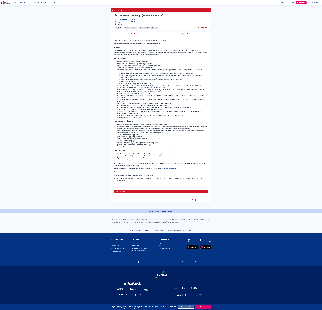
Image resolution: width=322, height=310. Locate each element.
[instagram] (194, 240)
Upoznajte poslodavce (117, 248)
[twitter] (204, 240)
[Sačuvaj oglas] (206, 15)
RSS (166, 262)
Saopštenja (135, 243)
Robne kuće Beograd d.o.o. (126, 19)
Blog (112, 262)
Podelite (206, 200)
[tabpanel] (161, 111)
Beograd (138, 230)
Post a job (161, 246)
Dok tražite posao (116, 251)
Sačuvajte (193, 200)
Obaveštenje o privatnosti (202, 262)
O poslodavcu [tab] (186, 34)
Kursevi (52, 2)
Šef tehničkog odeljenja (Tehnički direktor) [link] (180, 230)
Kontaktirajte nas (151, 262)
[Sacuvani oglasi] (289, 2)
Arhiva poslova (115, 254)
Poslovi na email (115, 246)
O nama (122, 262)
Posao (131, 230)
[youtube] (199, 240)
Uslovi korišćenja (181, 262)
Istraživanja (135, 246)
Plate (46, 2)
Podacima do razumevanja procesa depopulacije (140, 249)
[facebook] (188, 240)
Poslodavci (23, 2)
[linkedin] (209, 240)
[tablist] (161, 34)
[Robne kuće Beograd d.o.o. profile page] (203, 24)
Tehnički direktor (159, 230)
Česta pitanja (135, 262)
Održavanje (148, 230)
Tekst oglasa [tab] (135, 34)
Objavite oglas (163, 243)
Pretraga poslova (116, 243)
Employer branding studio (166, 248)
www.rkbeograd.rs (170, 169)
